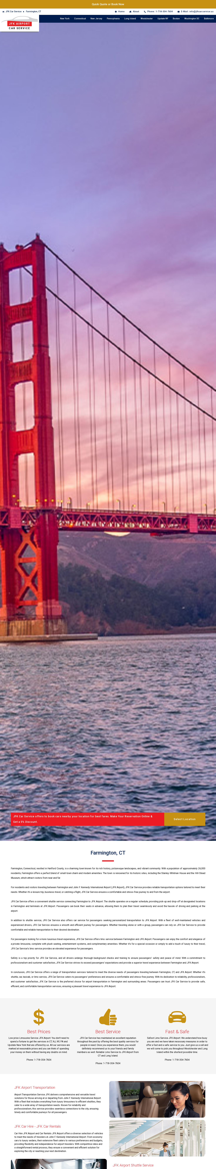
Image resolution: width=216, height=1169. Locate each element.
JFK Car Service (13, 11)
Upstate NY (163, 18)
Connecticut (80, 18)
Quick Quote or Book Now (108, 4)
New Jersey (96, 18)
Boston (176, 18)
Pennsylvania (113, 18)
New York (65, 18)
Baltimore (209, 18)
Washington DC (191, 18)
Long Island (130, 18)
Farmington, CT (33, 11)
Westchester (147, 18)
